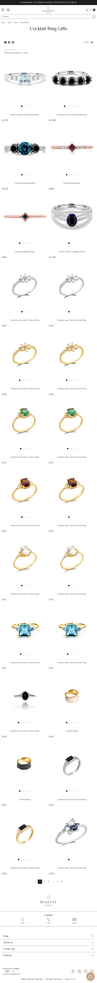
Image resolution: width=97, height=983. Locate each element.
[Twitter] (91, 971)
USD (13, 971)
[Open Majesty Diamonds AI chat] (90, 976)
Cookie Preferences (11, 974)
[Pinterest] (85, 971)
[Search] (93, 16)
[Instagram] (79, 971)
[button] (5, 42)
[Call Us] (87, 9)
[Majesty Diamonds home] (49, 9)
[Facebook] (73, 971)
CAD (7, 971)
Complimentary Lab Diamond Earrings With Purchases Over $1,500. (48, 2)
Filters (87, 42)
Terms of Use (70, 979)
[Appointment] (8, 9)
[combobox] (47, 16)
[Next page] (61, 882)
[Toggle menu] (4, 9)
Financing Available (11, 969)
